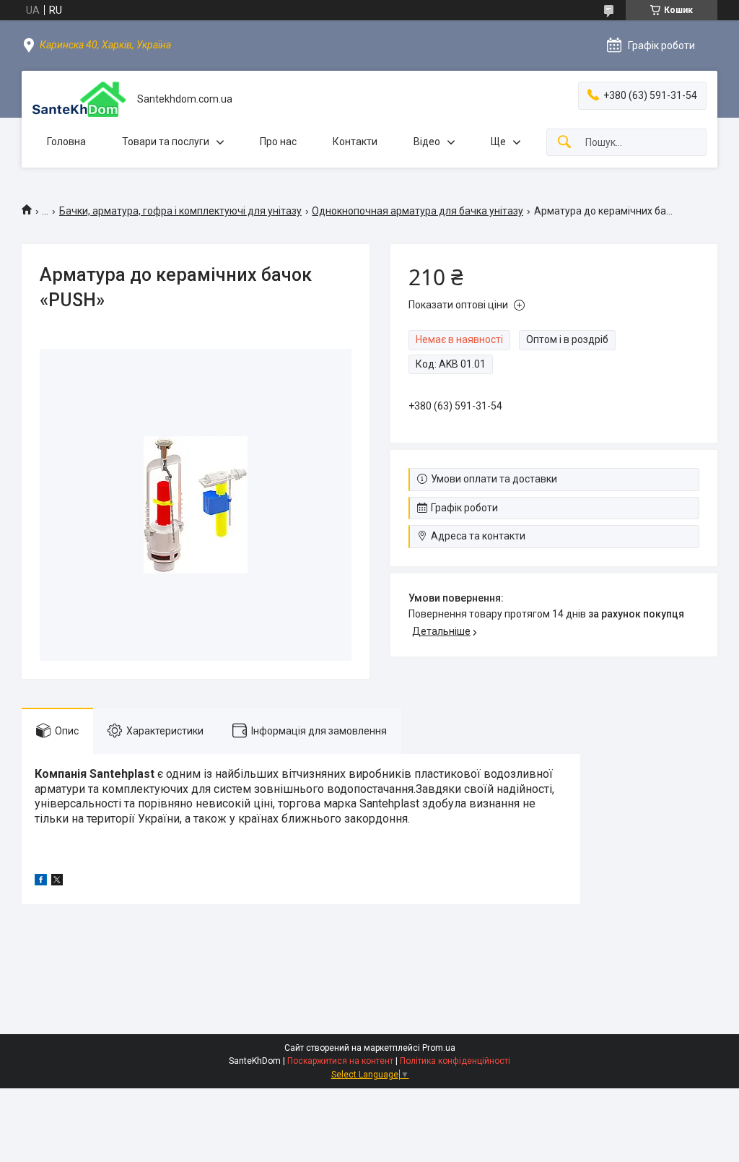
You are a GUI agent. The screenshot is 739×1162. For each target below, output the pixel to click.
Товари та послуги (165, 141)
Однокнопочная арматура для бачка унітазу (417, 211)
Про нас (278, 141)
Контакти (355, 141)
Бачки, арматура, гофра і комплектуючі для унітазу (180, 211)
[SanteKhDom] (79, 99)
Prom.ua (438, 1048)
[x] (57, 882)
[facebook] (41, 882)
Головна (66, 141)
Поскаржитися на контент (340, 1061)
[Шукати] (564, 142)
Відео (427, 141)
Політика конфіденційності (455, 1061)
